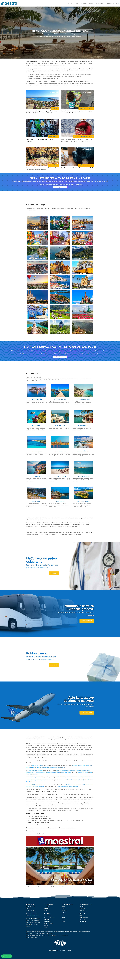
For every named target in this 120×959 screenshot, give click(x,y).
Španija (52, 111)
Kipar (55, 111)
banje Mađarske (71, 167)
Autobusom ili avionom (86, 108)
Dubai (30, 112)
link (63, 886)
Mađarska (37, 228)
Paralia (57, 770)
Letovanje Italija (36, 476)
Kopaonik (33, 139)
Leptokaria (70, 770)
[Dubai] (83, 416)
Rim (91, 111)
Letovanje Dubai (83, 425)
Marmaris (68, 777)
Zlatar (53, 139)
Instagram (46, 908)
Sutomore (90, 784)
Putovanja (78, 3)
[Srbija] (36, 493)
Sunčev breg (72, 779)
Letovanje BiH (60, 501)
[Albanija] (60, 467)
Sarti (49, 772)
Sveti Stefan (80, 784)
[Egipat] (36, 416)
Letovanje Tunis (60, 425)
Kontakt (115, 3)
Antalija (81, 777)
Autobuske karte (100, 3)
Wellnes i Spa (83, 913)
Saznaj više (54, 665)
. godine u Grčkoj (39, 770)
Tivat (33, 786)
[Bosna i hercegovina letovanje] (60, 493)
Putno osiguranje (48, 915)
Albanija (34, 112)
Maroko (37, 318)
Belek (88, 777)
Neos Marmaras (44, 772)
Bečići (69, 784)
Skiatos (90, 772)
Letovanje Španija (83, 451)
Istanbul (82, 111)
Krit (30, 774)
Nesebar (67, 779)
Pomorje (82, 779)
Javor (50, 139)
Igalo (42, 786)
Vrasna (62, 772)
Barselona (74, 112)
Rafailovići (74, 784)
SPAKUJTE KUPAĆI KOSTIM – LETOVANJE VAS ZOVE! (60, 346)
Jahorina (28, 139)
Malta (27, 112)
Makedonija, (54, 767)
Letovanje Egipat (37, 425)
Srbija (84, 3)
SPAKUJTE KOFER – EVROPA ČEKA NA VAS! (60, 178)
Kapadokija (87, 111)
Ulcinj (30, 786)
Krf (83, 772)
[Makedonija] (83, 493)
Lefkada (86, 772)
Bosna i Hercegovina (41, 112)
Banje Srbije (64, 167)
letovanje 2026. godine (37, 765)
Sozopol (78, 779)
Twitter (46, 910)
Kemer (85, 777)
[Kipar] (36, 442)
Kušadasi (59, 777)
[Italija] (36, 467)
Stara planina (39, 139)
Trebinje (78, 111)
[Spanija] (83, 442)
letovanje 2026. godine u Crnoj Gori (36, 784)
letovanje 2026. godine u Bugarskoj (36, 779)
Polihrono (79, 770)
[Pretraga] (118, 3)
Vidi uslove (54, 573)
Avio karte (109, 3)
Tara (47, 139)
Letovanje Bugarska (83, 476)
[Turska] (60, 390)
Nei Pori (75, 770)
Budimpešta (63, 111)
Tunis (43, 111)
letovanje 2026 (31, 770)
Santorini (34, 774)
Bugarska (47, 111)
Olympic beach (63, 770)
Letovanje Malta (60, 451)
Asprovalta (53, 772)
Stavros (58, 772)
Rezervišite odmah (86, 620)
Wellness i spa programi (86, 165)
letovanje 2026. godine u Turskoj (35, 777)
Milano (62, 112)
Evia (81, 772)
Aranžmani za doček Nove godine (83, 136)
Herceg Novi (38, 786)
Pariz (70, 112)
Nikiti (38, 772)
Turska (31, 111)
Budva (66, 784)
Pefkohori (88, 770)
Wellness (91, 3)
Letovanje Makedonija (83, 501)
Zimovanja (82, 908)
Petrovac (85, 784)
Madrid (78, 112)
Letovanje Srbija (37, 501)
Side (92, 777)
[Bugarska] (83, 467)
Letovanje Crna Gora (83, 399)
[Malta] (60, 442)
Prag (70, 111)
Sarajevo (74, 111)
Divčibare (28, 141)
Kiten (91, 779)
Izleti (81, 915)
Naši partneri (47, 921)
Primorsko (87, 779)
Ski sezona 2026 (53, 136)
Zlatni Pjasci (29, 781)
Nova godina (83, 921)
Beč (68, 111)
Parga (65, 772)
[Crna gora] (83, 390)
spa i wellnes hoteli (88, 167)
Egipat (40, 111)
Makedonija (49, 112)
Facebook (46, 906)
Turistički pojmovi (48, 923)
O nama (46, 925)
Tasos (78, 772)
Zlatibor (44, 139)
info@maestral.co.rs (33, 913)
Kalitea (28, 772)
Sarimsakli (73, 777)
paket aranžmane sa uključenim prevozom (68, 786)
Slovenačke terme (79, 167)
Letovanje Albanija (60, 476)
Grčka (27, 111)
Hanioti (84, 770)
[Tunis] (60, 416)
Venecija (66, 112)
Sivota (69, 772)
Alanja (77, 777)
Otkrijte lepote (54, 165)
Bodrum (63, 777)
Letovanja (82, 906)
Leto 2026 (55, 108)
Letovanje (70, 3)
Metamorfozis (33, 772)
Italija (32, 767)
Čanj (27, 786)
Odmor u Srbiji (83, 912)
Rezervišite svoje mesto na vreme (60, 187)
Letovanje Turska (60, 399)
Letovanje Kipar (37, 451)
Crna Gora (35, 111)
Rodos (27, 774)
